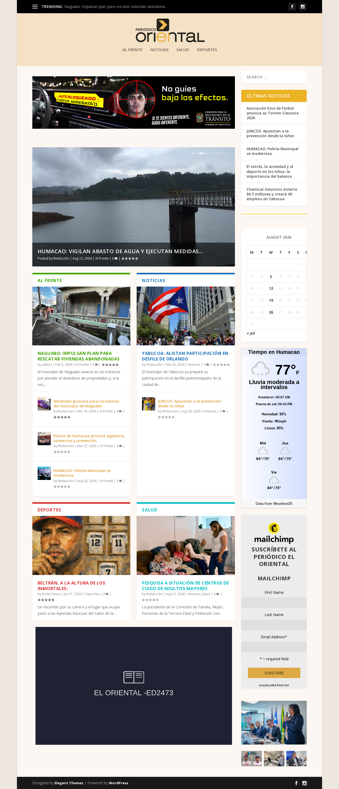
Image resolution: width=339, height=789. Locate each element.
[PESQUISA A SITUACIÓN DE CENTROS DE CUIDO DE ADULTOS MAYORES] (186, 545)
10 (228, 153)
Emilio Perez (51, 594)
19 (271, 300)
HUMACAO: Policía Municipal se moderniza (81, 473)
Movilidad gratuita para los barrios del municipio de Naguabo (86, 403)
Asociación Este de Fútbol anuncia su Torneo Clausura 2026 (273, 113)
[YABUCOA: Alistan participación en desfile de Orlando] (186, 316)
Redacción (61, 258)
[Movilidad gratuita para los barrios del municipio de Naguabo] (44, 404)
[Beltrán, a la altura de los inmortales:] (81, 545)
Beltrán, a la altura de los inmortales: (71, 585)
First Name (274, 592)
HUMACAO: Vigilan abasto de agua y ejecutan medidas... (120, 251)
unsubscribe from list (274, 685)
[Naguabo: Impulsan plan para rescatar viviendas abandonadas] (81, 316)
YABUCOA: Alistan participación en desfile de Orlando (185, 356)
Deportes (207, 49)
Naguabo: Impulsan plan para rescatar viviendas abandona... (115, 6)
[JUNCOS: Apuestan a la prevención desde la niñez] (148, 404)
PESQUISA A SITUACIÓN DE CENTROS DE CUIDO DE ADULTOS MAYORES (185, 585)
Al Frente (132, 49)
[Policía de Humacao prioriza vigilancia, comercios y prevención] (44, 438)
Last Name (274, 614)
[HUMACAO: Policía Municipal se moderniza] (44, 473)
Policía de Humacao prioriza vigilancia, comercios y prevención (89, 438)
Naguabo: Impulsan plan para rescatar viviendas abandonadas (79, 356)
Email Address (274, 636)
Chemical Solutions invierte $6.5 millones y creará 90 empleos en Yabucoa (272, 194)
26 (271, 312)
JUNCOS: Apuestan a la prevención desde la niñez (189, 403)
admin (47, 364)
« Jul (251, 333)
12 (271, 288)
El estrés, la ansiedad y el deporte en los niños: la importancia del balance (270, 171)
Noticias (159, 49)
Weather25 (282, 503)
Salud (182, 49)
